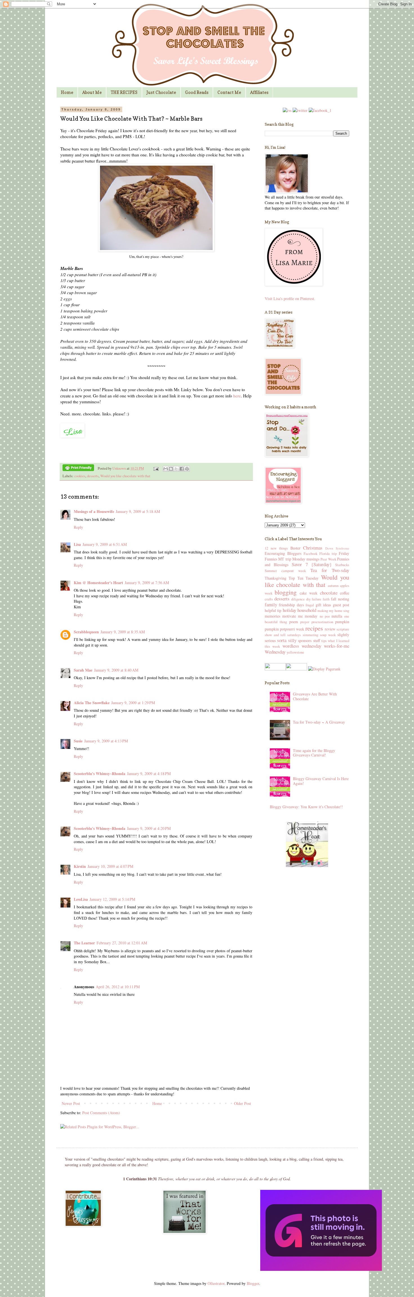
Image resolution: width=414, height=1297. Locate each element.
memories (272, 616)
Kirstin (80, 866)
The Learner (84, 943)
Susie (78, 741)
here (237, 395)
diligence (298, 599)
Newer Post (71, 1103)
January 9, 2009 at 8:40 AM (116, 670)
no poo (325, 616)
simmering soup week (319, 634)
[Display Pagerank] (323, 669)
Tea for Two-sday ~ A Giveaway (319, 722)
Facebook (310, 553)
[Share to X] (176, 469)
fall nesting (340, 599)
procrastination (322, 622)
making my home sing (333, 610)
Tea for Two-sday (329, 570)
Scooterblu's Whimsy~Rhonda (99, 773)
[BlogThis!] (171, 469)
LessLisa (81, 899)
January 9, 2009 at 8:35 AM (123, 631)
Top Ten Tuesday (304, 578)
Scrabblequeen (86, 632)
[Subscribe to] (287, 110)
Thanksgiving (275, 578)
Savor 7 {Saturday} (311, 564)
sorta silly (286, 640)
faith (326, 599)
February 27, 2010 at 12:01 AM (122, 942)
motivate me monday (299, 616)
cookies (79, 476)
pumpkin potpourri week (284, 629)
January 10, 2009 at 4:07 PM (110, 866)
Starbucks (342, 564)
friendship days (291, 604)
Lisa (77, 544)
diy (308, 599)
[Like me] (320, 110)
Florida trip (328, 553)
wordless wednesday (301, 646)
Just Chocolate (161, 92)
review (330, 629)
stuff (316, 640)
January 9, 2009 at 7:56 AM (147, 582)
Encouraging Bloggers (283, 553)
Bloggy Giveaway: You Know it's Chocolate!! (306, 806)
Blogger (253, 1283)
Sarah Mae (83, 670)
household (306, 610)
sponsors (304, 640)
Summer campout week (285, 570)
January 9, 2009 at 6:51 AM (105, 544)
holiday (289, 610)
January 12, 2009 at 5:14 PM (112, 899)
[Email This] (165, 469)
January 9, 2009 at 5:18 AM (138, 511)
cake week (308, 593)
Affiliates (259, 92)
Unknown (119, 468)
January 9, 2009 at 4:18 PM (149, 773)
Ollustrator (216, 1283)
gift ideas (323, 604)
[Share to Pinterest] (187, 469)
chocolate (328, 592)
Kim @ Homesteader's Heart (98, 583)
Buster (295, 548)
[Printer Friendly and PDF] (78, 468)
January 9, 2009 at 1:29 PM (133, 702)
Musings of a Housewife (94, 511)
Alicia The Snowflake (92, 703)
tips (324, 640)
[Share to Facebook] (181, 469)
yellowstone (295, 652)
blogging (286, 592)
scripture (343, 629)
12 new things (276, 548)
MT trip (284, 559)
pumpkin (342, 621)
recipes (314, 628)
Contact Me (229, 92)
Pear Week (328, 559)
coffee (344, 593)
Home (67, 92)
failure (316, 599)
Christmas (312, 547)
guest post (341, 604)
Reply (78, 527)
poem (293, 621)
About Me (92, 92)
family (271, 604)
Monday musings (305, 559)
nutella (336, 616)
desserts (93, 476)
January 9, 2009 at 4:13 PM (106, 741)
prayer (304, 622)
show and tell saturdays (283, 634)
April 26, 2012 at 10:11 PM (118, 986)
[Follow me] (300, 110)
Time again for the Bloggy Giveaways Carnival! (314, 753)
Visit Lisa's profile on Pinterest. (290, 298)
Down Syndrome (337, 548)
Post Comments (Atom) (101, 1112)
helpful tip (273, 610)
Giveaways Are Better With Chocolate (315, 696)
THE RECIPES (124, 92)
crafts (269, 599)
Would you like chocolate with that (125, 476)
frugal (310, 605)
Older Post (242, 1103)
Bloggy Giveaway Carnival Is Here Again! (321, 781)
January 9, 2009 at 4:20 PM (149, 828)
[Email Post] (155, 468)
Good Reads (196, 92)
